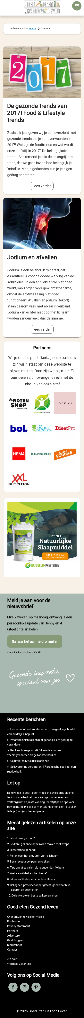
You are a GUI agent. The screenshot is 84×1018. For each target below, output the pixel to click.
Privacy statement (18, 926)
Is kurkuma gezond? (22, 838)
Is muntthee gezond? (23, 849)
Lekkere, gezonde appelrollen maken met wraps (39, 844)
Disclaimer (13, 921)
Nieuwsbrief (14, 944)
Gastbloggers (15, 940)
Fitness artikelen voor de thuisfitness (32, 879)
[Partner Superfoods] (65, 453)
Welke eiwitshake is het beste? (28, 873)
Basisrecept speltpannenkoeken (30, 861)
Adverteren (14, 935)
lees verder (42, 186)
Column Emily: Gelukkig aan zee (29, 760)
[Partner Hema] (18, 453)
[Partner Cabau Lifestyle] (65, 403)
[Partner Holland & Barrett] (42, 453)
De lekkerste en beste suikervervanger (35, 895)
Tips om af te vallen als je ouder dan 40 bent (37, 867)
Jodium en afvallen (32, 257)
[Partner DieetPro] (65, 428)
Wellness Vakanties (19, 963)
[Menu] (77, 6)
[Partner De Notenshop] (18, 403)
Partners (12, 930)
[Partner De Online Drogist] (42, 428)
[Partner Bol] (18, 428)
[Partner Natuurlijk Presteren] (42, 403)
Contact (12, 949)
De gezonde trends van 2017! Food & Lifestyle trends (37, 112)
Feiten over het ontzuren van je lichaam (34, 855)
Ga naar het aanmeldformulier (35, 641)
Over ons (12, 916)
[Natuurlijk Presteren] (42, 569)
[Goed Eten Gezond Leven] (42, 7)
